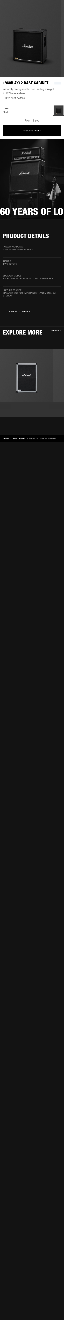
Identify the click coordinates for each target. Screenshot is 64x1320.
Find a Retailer (32, 130)
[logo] (13, 13)
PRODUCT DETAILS (19, 311)
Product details (15, 98)
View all (56, 330)
